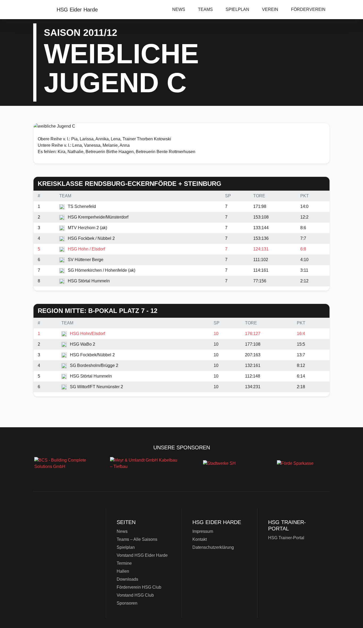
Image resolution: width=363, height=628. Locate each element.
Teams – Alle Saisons (137, 539)
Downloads (127, 579)
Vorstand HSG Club (135, 595)
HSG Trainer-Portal (286, 537)
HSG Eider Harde (67, 545)
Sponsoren (127, 603)
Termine (124, 563)
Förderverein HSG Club (139, 587)
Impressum (202, 531)
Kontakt (199, 539)
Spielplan (237, 9)
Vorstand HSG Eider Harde (142, 555)
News (178, 9)
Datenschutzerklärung (213, 547)
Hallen (123, 571)
